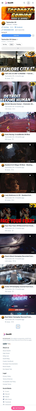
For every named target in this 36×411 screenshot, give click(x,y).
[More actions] (33, 53)
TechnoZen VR (9, 76)
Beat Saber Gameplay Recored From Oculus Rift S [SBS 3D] (18, 317)
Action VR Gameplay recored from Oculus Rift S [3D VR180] (19, 287)
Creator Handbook (8, 361)
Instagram (8, 404)
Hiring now (6, 356)
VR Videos (3, 41)
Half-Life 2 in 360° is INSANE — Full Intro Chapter (19, 74)
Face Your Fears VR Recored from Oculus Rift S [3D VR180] (19, 226)
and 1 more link (19, 30)
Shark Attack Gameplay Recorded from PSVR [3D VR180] (19, 256)
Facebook (8, 402)
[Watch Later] (30, 53)
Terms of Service (24, 340)
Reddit (7, 396)
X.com (7, 391)
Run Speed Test (7, 369)
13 (15, 261)
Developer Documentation (10, 364)
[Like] (12, 139)
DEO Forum (8, 399)
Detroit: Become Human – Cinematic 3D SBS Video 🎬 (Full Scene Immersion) (19, 104)
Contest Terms (7, 384)
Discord (7, 394)
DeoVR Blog (6, 358)
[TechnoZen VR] (2, 73)
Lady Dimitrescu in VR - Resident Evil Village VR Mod (18, 195)
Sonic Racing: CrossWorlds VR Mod (17, 134)
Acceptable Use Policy (9, 381)
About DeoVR (6, 350)
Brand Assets (6, 366)
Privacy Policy (14, 340)
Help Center (6, 353)
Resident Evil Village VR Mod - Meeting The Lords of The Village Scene (18, 165)
